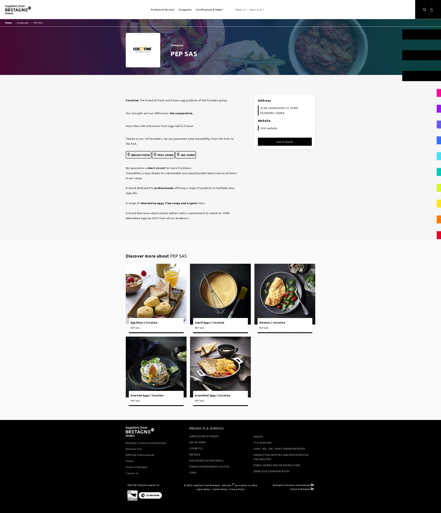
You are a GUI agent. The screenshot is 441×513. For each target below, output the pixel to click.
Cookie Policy (219, 489)
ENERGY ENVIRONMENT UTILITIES (209, 466)
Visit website (269, 128)
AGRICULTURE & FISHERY (204, 436)
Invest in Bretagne (137, 466)
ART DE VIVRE (197, 442)
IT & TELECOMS (263, 442)
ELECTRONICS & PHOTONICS (206, 460)
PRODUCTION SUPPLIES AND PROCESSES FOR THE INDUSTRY (281, 457)
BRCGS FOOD (140, 155)
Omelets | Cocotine (272, 322)
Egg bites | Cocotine (144, 322)
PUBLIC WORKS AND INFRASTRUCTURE (277, 465)
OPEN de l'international (140, 454)
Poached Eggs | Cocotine (147, 395)
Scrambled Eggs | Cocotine (212, 395)
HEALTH (258, 436)
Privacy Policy (237, 489)
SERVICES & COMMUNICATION (271, 471)
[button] (209, 9)
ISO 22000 (187, 155)
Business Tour (134, 448)
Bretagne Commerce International (146, 442)
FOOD (192, 472)
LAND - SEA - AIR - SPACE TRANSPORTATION (279, 448)
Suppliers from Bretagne (206, 485)
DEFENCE (194, 454)
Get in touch (285, 141)
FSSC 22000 (165, 155)
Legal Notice (203, 489)
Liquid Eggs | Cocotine (209, 322)
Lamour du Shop (248, 485)
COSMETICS (196, 448)
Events (130, 460)
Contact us (132, 473)
